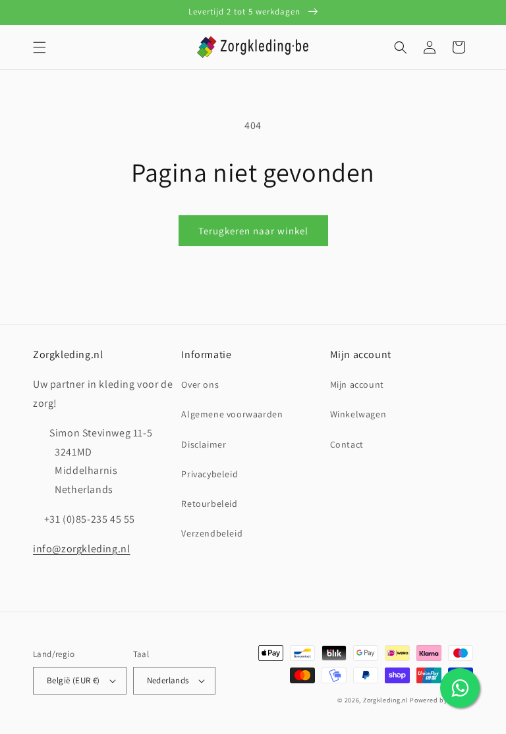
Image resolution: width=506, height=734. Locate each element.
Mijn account (357, 384)
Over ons (200, 384)
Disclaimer (203, 444)
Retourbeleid (209, 504)
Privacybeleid (209, 474)
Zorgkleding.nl (385, 700)
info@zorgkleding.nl (81, 549)
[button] (39, 47)
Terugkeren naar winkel (253, 230)
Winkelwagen (358, 414)
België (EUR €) (73, 680)
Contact (347, 444)
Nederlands (168, 680)
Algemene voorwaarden (232, 414)
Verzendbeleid (211, 533)
